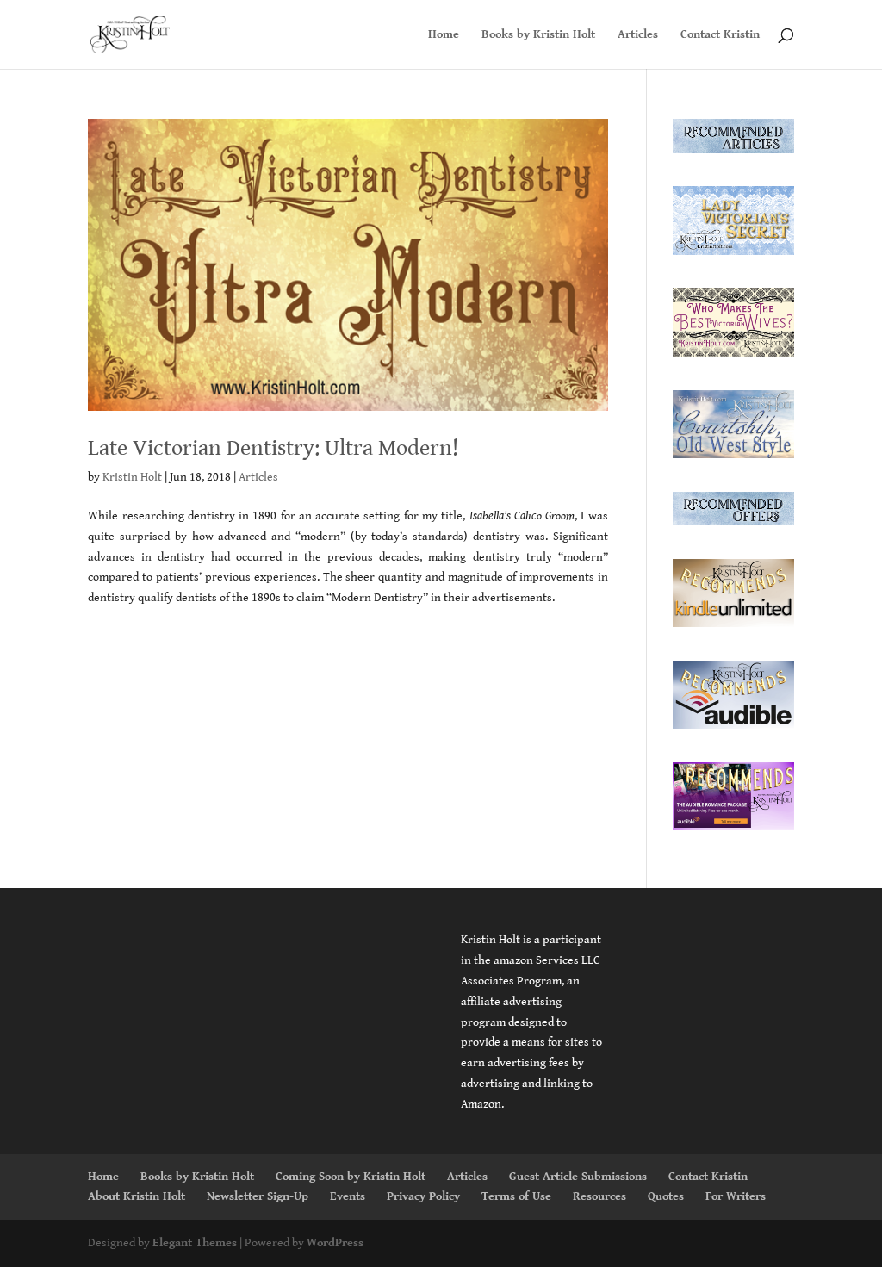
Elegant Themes (194, 1243)
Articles (638, 34)
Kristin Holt (132, 477)
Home (443, 34)
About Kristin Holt (136, 1196)
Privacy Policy (423, 1196)
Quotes (666, 1196)
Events (347, 1196)
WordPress (335, 1243)
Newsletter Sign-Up (257, 1196)
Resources (599, 1196)
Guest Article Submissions (578, 1176)
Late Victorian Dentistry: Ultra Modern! (273, 448)
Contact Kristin (720, 34)
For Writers (735, 1196)
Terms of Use (516, 1196)
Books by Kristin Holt (538, 34)
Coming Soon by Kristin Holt (350, 1176)
